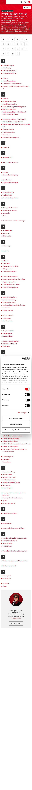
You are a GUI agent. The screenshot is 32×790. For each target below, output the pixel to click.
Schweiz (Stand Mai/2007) (11, 483)
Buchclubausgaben (9, 132)
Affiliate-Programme (9, 71)
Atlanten (5, 78)
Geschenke (6, 213)
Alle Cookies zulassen (16, 418)
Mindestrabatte (8, 336)
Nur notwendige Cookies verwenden (16, 430)
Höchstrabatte (7, 231)
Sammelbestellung (9, 472)
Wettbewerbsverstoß (9, 566)
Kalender (5, 261)
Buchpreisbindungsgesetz (11, 137)
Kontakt (27, 7)
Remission (6, 459)
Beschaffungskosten (9, 109)
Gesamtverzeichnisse (9, 210)
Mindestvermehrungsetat (11, 341)
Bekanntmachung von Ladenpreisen (14, 107)
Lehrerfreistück (8, 310)
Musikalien (6, 346)
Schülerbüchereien (9, 480)
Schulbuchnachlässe (9, 477)
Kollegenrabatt (7, 269)
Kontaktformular (16, 623)
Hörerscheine (7, 236)
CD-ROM (6, 147)
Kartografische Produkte (10, 266)
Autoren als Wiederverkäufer (12, 84)
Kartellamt (6, 263)
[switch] (27, 394)
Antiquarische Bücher (10, 73)
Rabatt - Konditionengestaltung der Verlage (16, 444)
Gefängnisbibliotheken (10, 208)
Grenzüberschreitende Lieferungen (14, 221)
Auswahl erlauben (16, 424)
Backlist (5, 99)
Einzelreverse (7, 180)
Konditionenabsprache (10, 276)
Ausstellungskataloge (9, 81)
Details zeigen (22, 412)
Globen (5, 216)
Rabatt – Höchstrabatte (10, 441)
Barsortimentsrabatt (9, 101)
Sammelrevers (7, 474)
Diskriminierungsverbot (10, 162)
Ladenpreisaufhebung (10, 297)
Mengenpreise (7, 333)
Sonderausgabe (7, 488)
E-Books (5, 172)
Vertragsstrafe (7, 546)
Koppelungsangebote (9, 282)
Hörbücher (6, 233)
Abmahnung (7, 68)
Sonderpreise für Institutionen (12, 498)
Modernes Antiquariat (10, 344)
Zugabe (5, 586)
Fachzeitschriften (8, 192)
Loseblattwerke (8, 321)
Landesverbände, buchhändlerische (14, 305)
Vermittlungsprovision (10, 541)
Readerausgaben (8, 457)
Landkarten (6, 308)
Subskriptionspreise (9, 503)
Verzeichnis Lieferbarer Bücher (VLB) (15, 551)
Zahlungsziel (7, 576)
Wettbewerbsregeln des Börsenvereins (15, 561)
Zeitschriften (7, 578)
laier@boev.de (16, 618)
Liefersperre (7, 318)
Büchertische (7, 135)
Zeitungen (6, 583)
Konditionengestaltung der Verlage (14, 279)
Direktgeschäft (7, 157)
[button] (3, 2)
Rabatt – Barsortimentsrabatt (12, 436)
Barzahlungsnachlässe (10, 104)
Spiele (4, 500)
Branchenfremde (8, 129)
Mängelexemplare (8, 331)
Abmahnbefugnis (8, 65)
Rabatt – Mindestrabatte (10, 447)
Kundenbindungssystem (10, 287)
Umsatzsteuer (7, 523)
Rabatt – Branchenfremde (11, 438)
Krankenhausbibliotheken (11, 284)
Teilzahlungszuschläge (10, 513)
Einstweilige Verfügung (10, 175)
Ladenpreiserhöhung (9, 300)
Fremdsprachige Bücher (10, 198)
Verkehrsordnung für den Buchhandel (15, 538)
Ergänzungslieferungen (10, 182)
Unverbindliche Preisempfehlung (13, 528)
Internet (5, 251)
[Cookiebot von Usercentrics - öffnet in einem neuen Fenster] (22, 358)
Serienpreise (7, 485)
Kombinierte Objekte (9, 271)
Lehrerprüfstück (8, 315)
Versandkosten (7, 543)
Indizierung (6, 246)
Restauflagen (7, 462)
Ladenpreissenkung (9, 302)
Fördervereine (7, 195)
